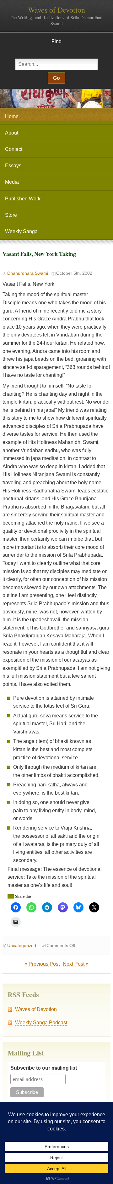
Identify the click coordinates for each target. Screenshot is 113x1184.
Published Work (22, 198)
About (11, 132)
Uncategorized (21, 945)
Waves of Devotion (56, 10)
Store (11, 215)
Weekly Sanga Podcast (41, 1022)
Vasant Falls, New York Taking (39, 254)
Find (56, 41)
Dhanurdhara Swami (27, 273)
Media (12, 182)
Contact (13, 149)
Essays (13, 165)
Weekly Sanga (21, 231)
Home (12, 116)
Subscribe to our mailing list (43, 1068)
